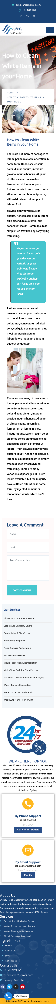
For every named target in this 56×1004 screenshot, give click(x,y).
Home (11, 92)
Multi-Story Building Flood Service (21, 670)
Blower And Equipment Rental (19, 618)
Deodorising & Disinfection (17, 633)
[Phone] (8, 996)
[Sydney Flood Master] (12, 29)
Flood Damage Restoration (17, 648)
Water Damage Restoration (17, 685)
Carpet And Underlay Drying (18, 625)
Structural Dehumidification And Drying (24, 677)
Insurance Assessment (15, 655)
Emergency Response (14, 640)
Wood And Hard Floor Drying (18, 699)
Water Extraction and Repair (18, 692)
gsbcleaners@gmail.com (28, 4)
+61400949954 (30, 9)
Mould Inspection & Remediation (20, 662)
